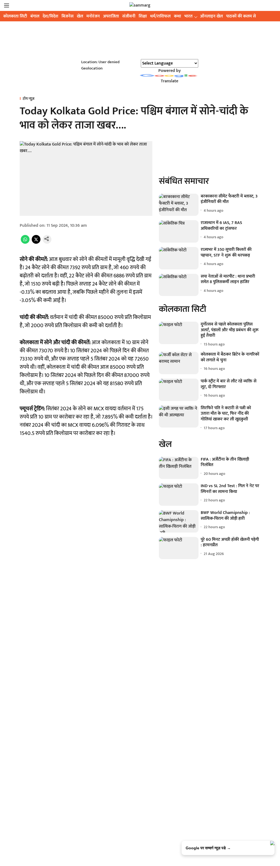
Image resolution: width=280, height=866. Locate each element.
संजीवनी (128, 16)
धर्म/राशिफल (160, 16)
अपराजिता (111, 16)
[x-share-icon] (36, 242)
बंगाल (34, 16)
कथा (177, 16)
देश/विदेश (50, 16)
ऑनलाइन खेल (211, 16)
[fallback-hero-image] (179, 205)
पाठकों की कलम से (241, 16)
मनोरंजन (93, 16)
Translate (169, 81)
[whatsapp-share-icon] (25, 242)
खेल (80, 16)
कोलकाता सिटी (15, 16)
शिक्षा (143, 16)
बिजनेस (68, 16)
